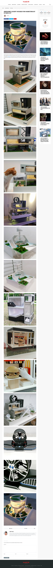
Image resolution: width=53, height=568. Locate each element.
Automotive (36, 4)
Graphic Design (30, 4)
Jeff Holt (8, 15)
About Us (12, 565)
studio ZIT (9, 56)
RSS (41, 565)
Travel (44, 4)
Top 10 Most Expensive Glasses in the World (45, 123)
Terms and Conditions (28, 565)
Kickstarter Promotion (21, 565)
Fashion (40, 4)
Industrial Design (24, 4)
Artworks (18, 4)
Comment (5, 544)
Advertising (16, 565)
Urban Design (14, 4)
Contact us (38, 565)
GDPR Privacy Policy (34, 565)
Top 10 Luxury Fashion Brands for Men (45, 108)
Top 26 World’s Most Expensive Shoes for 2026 (44, 42)
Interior (9, 4)
